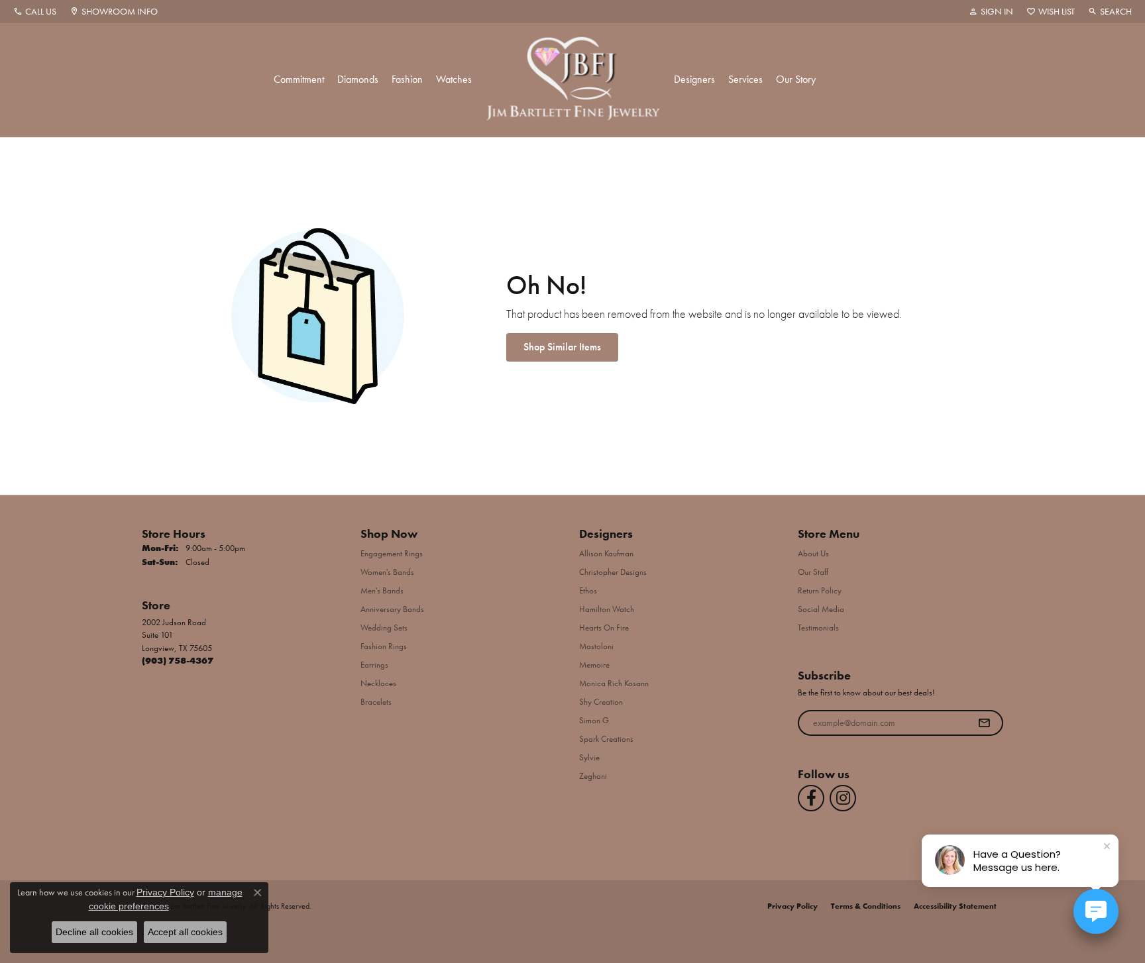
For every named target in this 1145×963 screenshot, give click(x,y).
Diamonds (357, 79)
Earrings (374, 664)
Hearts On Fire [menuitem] (604, 627)
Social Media (821, 609)
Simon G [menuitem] (594, 720)
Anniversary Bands (392, 609)
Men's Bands (382, 590)
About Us (813, 553)
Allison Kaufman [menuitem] (606, 553)
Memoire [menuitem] (594, 664)
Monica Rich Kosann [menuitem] (614, 683)
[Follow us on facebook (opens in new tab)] (811, 798)
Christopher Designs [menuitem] (613, 572)
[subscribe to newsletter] (984, 723)
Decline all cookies (94, 932)
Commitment (299, 79)
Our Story (796, 79)
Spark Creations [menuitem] (606, 738)
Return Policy (820, 590)
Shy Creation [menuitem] (601, 701)
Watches (454, 79)
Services (745, 79)
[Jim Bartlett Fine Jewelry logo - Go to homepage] (573, 80)
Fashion (407, 79)
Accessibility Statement (955, 906)
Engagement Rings (391, 553)
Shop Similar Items (562, 347)
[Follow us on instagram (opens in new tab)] (843, 798)
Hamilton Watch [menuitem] (606, 609)
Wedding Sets (384, 627)
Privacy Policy (792, 906)
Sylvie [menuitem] (589, 757)
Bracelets (376, 701)
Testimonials (818, 627)
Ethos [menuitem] (588, 590)
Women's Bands (387, 572)
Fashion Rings (383, 646)
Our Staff (813, 572)
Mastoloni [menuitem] (596, 646)
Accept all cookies (185, 932)
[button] (991, 11)
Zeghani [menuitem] (593, 776)
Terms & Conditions (865, 906)
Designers (694, 79)
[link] (34, 11)
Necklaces (378, 683)
